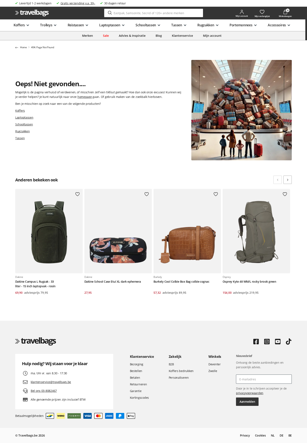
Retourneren (138, 384)
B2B (171, 364)
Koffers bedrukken (181, 371)
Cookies (260, 435)
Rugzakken (22, 131)
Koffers (20, 111)
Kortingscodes (139, 398)
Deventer (214, 364)
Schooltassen (24, 124)
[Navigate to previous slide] (277, 180)
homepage (84, 97)
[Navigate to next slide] (287, 180)
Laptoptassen (24, 117)
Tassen (20, 138)
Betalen (135, 378)
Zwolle (212, 371)
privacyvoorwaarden (249, 393)
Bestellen (136, 371)
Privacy (245, 435)
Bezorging (136, 364)
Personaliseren (179, 378)
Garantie (136, 391)
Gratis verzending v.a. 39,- (78, 3)
